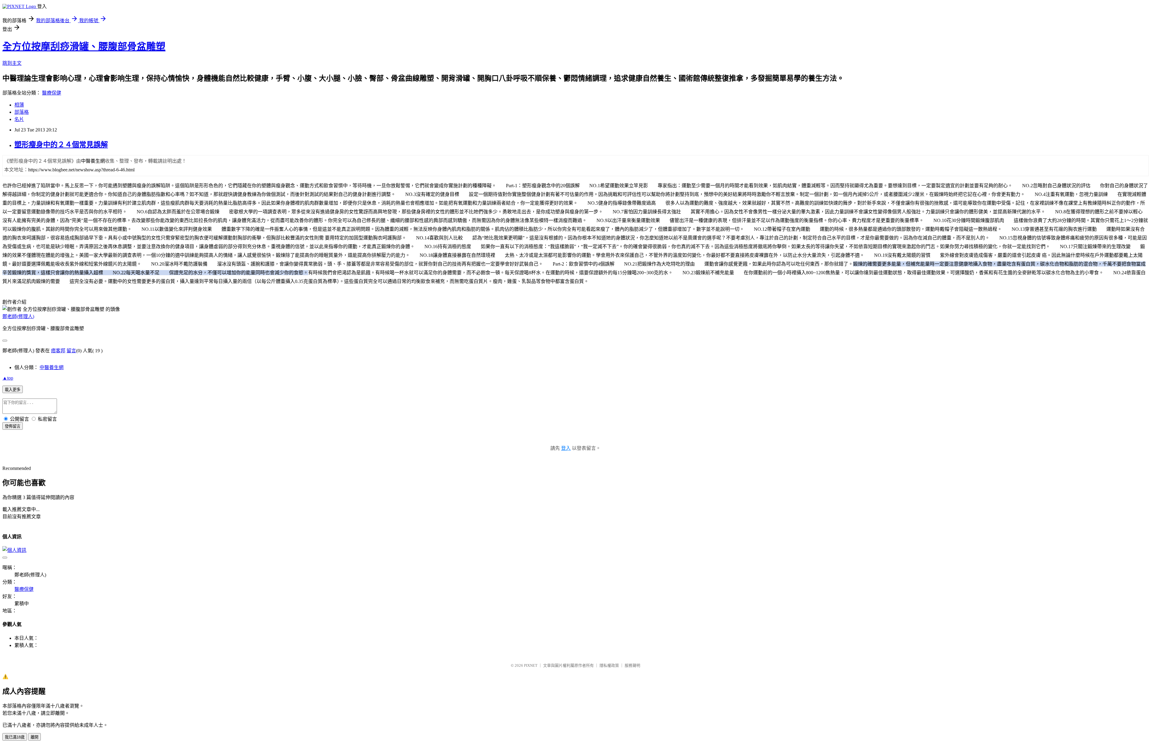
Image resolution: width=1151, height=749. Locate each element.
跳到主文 (12, 63)
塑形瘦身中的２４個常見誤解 (61, 145)
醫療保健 (51, 92)
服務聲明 (632, 665)
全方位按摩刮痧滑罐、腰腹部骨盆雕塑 (83, 46)
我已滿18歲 (15, 737)
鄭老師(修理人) (18, 316)
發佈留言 (12, 426)
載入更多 (12, 389)
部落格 (21, 112)
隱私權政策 (609, 665)
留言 (71, 350)
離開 (34, 737)
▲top (7, 378)
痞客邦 (58, 350)
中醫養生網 (52, 367)
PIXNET (530, 665)
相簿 (19, 104)
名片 (19, 119)
